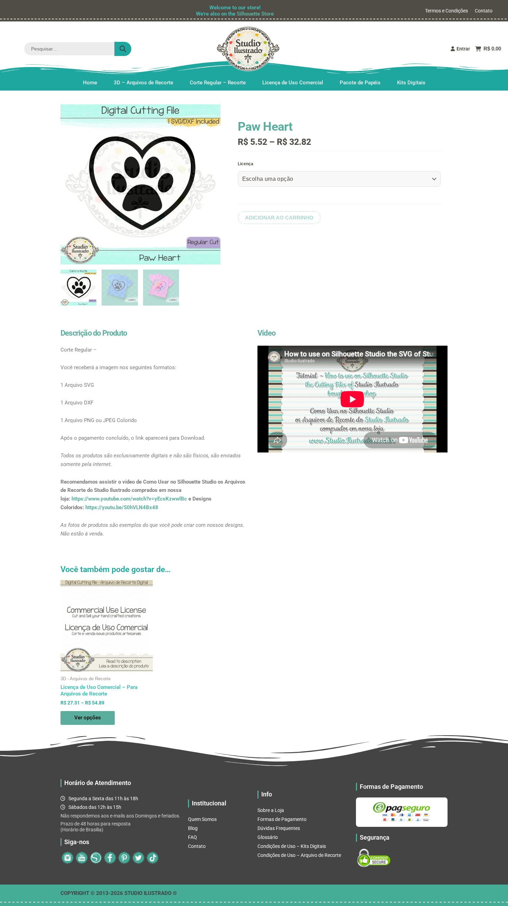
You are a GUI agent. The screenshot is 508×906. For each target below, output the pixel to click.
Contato (483, 10)
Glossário (267, 837)
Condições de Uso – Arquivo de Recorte (299, 855)
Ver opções (87, 717)
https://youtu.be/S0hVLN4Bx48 (121, 507)
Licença (245, 163)
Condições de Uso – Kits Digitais (291, 846)
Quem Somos (202, 819)
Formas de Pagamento (282, 819)
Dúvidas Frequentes (278, 828)
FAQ (192, 837)
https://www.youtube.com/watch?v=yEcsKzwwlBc (129, 499)
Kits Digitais (411, 83)
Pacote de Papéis (360, 83)
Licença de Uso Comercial (292, 83)
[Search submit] (122, 49)
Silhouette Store (255, 14)
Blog (193, 828)
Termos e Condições (446, 10)
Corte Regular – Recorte (218, 83)
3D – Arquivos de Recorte (143, 83)
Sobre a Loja (270, 810)
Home (90, 83)
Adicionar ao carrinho (279, 218)
